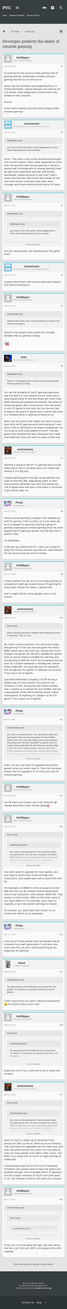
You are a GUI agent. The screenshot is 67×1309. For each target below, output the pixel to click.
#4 (62, 275)
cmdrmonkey (25, 449)
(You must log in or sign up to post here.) (33, 1264)
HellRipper (23, 57)
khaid (21, 963)
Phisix (19, 502)
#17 (61, 1095)
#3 (62, 205)
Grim (24, 357)
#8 (62, 511)
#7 (62, 458)
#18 (61, 1199)
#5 (62, 306)
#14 (61, 934)
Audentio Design (43, 1288)
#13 (61, 826)
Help (39, 1302)
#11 (61, 719)
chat (4, 15)
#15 (61, 972)
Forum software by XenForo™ (33, 1285)
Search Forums (17, 15)
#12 (61, 795)
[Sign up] (53, 7)
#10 (61, 618)
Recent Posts (33, 15)
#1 (62, 66)
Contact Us (28, 1302)
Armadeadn (31, 123)
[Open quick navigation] (61, 31)
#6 (62, 366)
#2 (62, 132)
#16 (61, 1025)
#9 (62, 574)
